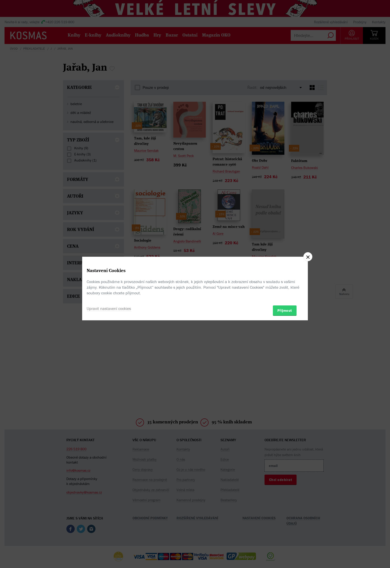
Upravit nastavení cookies (109, 308)
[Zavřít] (307, 256)
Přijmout (284, 310)
